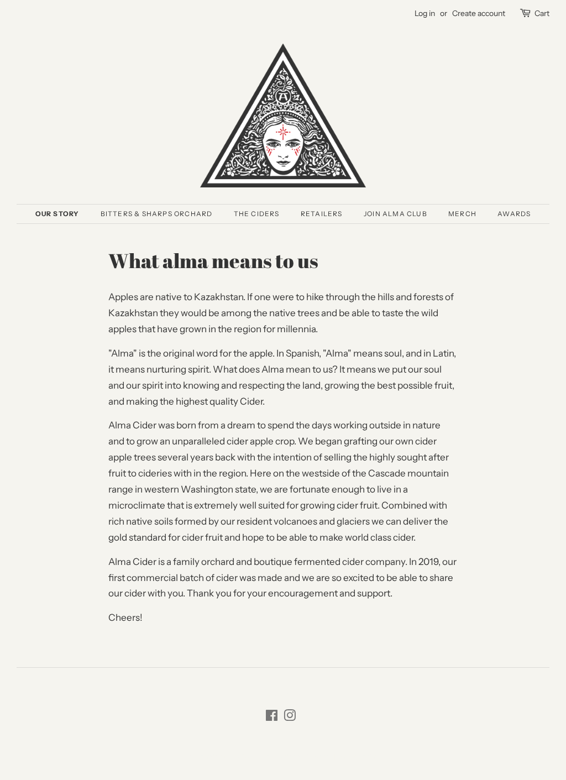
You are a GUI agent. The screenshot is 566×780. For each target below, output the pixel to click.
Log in (425, 13)
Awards (514, 214)
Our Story (57, 214)
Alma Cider (279, 757)
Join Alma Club (395, 214)
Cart (541, 13)
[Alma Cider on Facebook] (271, 718)
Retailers (322, 214)
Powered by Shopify (339, 757)
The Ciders (257, 214)
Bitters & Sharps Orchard (157, 214)
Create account (478, 13)
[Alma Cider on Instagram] (290, 718)
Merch (462, 214)
